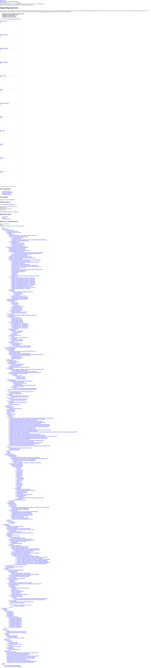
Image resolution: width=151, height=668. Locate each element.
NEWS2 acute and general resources (18, 246)
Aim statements (15, 302)
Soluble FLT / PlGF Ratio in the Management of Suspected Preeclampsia (25, 275)
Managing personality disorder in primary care (20, 546)
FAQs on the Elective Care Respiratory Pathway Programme (20, 582)
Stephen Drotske (20, 472)
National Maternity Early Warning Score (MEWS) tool (19, 250)
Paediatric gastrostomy (16, 344)
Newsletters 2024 (10, 614)
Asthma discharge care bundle (17, 339)
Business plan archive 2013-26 (15, 646)
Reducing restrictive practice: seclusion (19, 541)
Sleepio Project (14, 374)
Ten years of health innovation (10, 651)
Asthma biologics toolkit (14, 584)
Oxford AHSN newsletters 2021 (15, 618)
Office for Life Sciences (45, 11)
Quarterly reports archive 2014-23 (15, 644)
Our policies (11, 523)
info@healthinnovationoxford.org (9, 204)
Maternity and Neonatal (9, 567)
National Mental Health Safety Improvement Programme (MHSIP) (21, 540)
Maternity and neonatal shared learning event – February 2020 (23, 283)
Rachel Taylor (19, 486)
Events (8, 450)
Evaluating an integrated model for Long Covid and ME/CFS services (22, 351)
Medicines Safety (10, 314)
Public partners (12, 500)
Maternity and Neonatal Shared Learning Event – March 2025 (23, 278)
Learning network (12, 530)
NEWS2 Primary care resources (18, 242)
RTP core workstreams (13, 570)
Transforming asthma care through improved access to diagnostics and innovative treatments (24, 583)
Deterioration (9, 233)
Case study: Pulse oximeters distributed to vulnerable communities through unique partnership (29, 239)
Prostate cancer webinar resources (15, 393)
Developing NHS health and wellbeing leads (20, 508)
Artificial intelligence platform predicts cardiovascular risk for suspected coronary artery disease (27, 419)
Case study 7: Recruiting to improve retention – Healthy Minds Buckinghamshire (32, 563)
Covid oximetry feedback (16, 238)
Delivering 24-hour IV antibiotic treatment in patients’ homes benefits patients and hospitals (26, 354)
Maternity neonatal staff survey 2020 (18, 295)
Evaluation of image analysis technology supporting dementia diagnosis (22, 428)
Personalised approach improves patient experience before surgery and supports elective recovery (27, 435)
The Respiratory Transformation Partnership (15, 569)
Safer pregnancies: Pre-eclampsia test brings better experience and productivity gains (22, 652)
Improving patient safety (6, 191)
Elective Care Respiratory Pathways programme (16, 578)
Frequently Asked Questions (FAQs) (16, 531)
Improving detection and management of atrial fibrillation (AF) (21, 380)
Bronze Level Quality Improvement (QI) (19, 311)
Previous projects (10, 401)
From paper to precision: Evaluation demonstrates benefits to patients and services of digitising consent (28, 438)
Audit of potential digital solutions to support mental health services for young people (25, 372)
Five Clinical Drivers (18, 292)
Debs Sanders (19, 483)
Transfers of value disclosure (12, 635)
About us (8, 405)
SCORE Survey (17, 294)
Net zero (8, 446)
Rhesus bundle (14, 274)
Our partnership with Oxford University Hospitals (21, 355)
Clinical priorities (5, 524)
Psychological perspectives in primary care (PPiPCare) (24, 550)
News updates (12, 585)
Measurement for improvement (17, 306)
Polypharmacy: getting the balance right (16, 363)
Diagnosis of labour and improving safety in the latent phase (20, 256)
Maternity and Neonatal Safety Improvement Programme (17, 247)
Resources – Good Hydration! (17, 330)
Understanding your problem (17, 309)
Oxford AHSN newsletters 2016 (15, 624)
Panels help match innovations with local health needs (19, 432)
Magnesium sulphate (15, 268)
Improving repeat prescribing (14, 366)
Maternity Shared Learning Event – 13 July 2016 (21, 288)
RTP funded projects (13, 572)
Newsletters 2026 (10, 612)
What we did (14, 334)
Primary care (14, 588)
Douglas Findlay (20, 474)
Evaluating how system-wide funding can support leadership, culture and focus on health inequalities (30, 507)
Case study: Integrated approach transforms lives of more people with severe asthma (29, 599)
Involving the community (7, 194)
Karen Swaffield (20, 484)
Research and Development (12, 636)
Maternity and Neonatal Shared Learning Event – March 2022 (23, 282)
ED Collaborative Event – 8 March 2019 (19, 326)
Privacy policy (5, 216)
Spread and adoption (11, 411)
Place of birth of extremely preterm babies (19, 255)
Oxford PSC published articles (15, 335)
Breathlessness (12, 581)
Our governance (12, 522)
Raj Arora (18, 469)
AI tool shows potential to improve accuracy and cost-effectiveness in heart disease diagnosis (26, 440)
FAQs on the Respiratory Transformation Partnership (19, 576)
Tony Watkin (19, 487)
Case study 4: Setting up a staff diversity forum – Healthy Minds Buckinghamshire (32, 560)
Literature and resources (16, 358)
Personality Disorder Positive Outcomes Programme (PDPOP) (18, 528)
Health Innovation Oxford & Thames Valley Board (16, 631)
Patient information (13, 600)
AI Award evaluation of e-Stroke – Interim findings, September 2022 (24, 371)
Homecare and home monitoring (18, 591)
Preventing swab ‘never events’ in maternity (20, 297)
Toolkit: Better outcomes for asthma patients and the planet (20, 447)
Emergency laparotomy (13, 328)
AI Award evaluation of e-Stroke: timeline (19, 370)
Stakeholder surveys (11, 648)
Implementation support (16, 356)
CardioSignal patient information (18, 381)
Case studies (9, 416)
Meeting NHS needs (11, 409)
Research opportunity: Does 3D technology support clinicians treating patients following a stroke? (30, 458)
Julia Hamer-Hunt (20, 477)
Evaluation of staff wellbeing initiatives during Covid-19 (22, 518)
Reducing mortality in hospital (17, 321)
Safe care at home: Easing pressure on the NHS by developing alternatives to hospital (23, 655)
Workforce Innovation (11, 502)
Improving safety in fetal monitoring (16, 258)
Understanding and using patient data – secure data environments (24, 459)
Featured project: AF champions (18, 386)
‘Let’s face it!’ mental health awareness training (20, 553)
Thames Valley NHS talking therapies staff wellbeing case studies (26, 556)
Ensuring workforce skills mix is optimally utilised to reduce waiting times (25, 552)
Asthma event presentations (19, 605)
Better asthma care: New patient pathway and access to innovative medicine (21, 656)
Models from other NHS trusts (17, 357)
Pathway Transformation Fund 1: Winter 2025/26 (21, 573)
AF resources (14, 387)
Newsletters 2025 (10, 613)
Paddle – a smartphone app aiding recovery (20, 547)
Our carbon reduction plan (14, 449)
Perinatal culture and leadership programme (17, 249)
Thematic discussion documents (20, 564)
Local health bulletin (20, 496)
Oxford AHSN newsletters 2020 (15, 619)
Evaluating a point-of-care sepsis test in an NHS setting (19, 439)
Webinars (9, 452)
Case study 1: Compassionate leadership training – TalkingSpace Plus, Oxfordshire (32, 557)
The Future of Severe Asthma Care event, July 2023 (21, 604)
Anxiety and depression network (15, 545)
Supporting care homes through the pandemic (20, 240)
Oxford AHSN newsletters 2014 (15, 626)
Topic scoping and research (17, 308)
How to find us (3, 209)
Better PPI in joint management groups (24, 489)
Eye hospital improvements (22, 492)
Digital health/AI (10, 368)
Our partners (7, 634)
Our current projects (13, 456)
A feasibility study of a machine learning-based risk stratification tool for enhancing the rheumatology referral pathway (31, 418)
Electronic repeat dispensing (14, 404)
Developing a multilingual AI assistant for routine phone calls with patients (25, 457)
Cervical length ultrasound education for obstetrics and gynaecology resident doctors (27, 252)
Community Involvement (11, 455)
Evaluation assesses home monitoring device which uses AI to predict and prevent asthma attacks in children (29, 424)
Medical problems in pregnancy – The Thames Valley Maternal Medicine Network (27, 269)
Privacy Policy (10, 641)
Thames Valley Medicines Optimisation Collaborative (19, 367)
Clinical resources (12, 586)
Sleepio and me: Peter (21, 377)
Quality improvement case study (13, 534)
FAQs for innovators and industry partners (12, 665)
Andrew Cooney (20, 471)
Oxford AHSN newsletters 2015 (15, 625)
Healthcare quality (15, 303)
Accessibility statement (6, 218)
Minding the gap (20, 498)
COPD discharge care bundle (17, 340)
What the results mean (18, 384)
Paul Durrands (19, 473)
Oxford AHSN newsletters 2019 (15, 620)
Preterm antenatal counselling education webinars (21, 254)
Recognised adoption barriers (17, 596)
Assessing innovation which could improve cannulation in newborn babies (23, 420)
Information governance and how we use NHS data (16, 632)
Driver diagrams (17, 305)
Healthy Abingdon (20, 493)
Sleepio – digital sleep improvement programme (18, 373)
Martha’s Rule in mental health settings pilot (15, 526)
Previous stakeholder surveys (14, 649)
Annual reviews (10, 647)
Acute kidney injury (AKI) (14, 317)
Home (1, 4)
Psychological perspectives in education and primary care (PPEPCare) (27, 549)
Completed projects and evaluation (15, 463)
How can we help (13, 4)
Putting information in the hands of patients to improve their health (31, 497)
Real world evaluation (11, 410)
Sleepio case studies (18, 375)
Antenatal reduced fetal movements (18, 263)
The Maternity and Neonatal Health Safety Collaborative (22, 291)
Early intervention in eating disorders (18, 538)
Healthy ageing (10, 394)
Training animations (18, 332)
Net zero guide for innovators (14, 448)
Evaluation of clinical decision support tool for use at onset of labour (22, 427)
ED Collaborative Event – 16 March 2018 (19, 323)
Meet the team (12, 289)
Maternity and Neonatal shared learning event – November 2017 (24, 287)
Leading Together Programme (17, 465)
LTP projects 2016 (17, 488)
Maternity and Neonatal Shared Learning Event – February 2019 (24, 284)
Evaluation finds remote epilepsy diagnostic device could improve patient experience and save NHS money (29, 426)
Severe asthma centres (16, 593)
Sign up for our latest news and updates (7, 199)
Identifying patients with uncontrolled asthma (20, 594)
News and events (5, 609)
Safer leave (11, 544)
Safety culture (12, 341)
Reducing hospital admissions (17, 320)
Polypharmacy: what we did (17, 364)
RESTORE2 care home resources (18, 243)
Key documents (8, 639)
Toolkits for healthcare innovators (15, 408)
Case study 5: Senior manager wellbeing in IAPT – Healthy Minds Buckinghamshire (32, 561)
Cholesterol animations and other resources (15, 566)
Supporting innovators (6, 193)
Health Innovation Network (15, 18)
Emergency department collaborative (16, 322)
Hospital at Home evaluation (14, 352)
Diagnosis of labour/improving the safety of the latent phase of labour (25, 265)
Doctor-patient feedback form (22, 491)
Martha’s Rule (12, 234)
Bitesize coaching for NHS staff (18, 516)
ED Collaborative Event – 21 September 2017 (20, 327)
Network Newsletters (9, 611)
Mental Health (7, 525)
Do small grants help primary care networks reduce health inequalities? (25, 511)
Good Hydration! (12, 329)
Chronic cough (12, 580)
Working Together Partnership (17, 464)
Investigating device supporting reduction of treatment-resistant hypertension (23, 430)
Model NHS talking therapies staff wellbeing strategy (22, 555)
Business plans (10, 645)
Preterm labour (14, 273)
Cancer (8, 390)
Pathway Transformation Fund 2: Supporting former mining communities (25, 574)
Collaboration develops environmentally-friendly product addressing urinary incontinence (26, 442)
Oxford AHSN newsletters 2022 (15, 617)
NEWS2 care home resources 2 (17, 244)
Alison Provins (19, 480)
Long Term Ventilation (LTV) (17, 343)
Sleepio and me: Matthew (21, 378)
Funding (8, 412)
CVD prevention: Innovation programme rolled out (16, 659)
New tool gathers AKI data (17, 318)
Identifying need (12, 506)
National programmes (11, 349)
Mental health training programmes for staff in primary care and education (25, 548)
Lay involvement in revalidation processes (24, 494)
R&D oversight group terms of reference (16, 637)
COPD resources (12, 577)
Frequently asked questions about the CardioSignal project (25, 385)
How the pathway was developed (18, 602)
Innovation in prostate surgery (15, 392)
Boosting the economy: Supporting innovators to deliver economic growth (21, 658)
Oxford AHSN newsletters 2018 (15, 621)
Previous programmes (11, 316)
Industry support (10, 359)
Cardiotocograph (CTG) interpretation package (20, 264)
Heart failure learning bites (14, 361)
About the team (10, 521)
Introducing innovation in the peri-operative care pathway (22, 514)
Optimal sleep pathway (13, 579)
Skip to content (3, 0)
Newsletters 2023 (10, 615)
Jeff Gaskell (19, 476)
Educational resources (16, 590)
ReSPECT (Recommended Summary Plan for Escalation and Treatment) (22, 235)
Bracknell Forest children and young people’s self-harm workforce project (21, 529)
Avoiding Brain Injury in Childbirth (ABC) (17, 248)
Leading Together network (21, 495)
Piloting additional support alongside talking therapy (21, 551)
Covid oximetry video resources (18, 237)
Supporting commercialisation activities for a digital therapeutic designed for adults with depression (27, 437)
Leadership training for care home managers (20, 515)
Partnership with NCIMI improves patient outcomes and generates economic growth (25, 433)
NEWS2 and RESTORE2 (14, 241)
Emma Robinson (20, 482)
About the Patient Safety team (12, 231)
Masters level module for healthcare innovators (18, 398)
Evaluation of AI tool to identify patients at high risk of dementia (21, 444)
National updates (12, 504)
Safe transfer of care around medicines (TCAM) (18, 402)
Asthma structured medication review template (20, 587)
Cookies (3, 217)
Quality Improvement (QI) (12, 300)
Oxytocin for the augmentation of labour (19, 270)
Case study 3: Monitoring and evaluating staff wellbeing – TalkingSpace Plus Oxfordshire (33, 559)
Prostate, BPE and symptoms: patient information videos (19, 353)
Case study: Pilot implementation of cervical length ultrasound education (27, 253)
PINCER (11, 403)
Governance (7, 630)
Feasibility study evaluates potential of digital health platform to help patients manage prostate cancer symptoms (30, 429)
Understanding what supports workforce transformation (22, 513)
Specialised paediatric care (14, 342)
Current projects (10, 414)
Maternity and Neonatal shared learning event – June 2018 (23, 285)
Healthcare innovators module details (19, 400)
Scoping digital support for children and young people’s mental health (20, 532)
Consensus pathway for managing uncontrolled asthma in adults (21, 601)
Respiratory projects (13, 338)
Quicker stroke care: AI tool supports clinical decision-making (18, 653)
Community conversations (17, 461)
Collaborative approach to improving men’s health (26, 490)
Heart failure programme (11, 360)
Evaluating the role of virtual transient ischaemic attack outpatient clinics (22, 389)
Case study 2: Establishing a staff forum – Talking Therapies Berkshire (30, 558)
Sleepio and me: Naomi (21, 376)
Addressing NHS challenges (7, 192)
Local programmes (10, 350)
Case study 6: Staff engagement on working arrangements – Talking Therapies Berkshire (33, 562)
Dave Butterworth (20, 470)
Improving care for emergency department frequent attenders (20, 539)
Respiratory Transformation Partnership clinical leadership (20, 575)
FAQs (3, 664)
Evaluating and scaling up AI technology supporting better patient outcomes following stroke (26, 369)
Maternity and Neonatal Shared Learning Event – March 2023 (23, 281)
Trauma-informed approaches (12, 527)
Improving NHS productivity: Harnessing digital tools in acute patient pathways (22, 661)
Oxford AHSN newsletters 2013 (15, 627)
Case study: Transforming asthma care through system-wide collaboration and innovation (30, 598)
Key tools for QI (15, 304)
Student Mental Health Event (17, 543)
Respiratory (7, 568)
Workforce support (10, 397)
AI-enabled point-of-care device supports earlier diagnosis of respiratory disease (24, 443)
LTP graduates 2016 (18, 466)
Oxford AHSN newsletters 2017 (15, 622)
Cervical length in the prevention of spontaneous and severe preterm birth (25, 261)
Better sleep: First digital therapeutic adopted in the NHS (17, 654)
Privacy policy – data (13, 642)
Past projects (11, 290)
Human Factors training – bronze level (19, 312)
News (6, 610)
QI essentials (11, 301)
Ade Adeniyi (19, 467)
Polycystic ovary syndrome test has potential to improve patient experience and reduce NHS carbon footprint (29, 445)
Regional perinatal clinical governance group (20, 298)
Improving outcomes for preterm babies (16, 251)
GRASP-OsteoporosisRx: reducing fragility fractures (19, 395)
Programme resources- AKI (17, 319)
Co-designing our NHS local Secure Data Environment (24, 460)
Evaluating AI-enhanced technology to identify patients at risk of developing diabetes (25, 423)
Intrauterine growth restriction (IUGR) (19, 267)
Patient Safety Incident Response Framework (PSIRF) (17, 299)
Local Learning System (18, 293)
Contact (3, 663)
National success (15, 333)
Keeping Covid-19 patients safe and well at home (18, 236)
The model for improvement (17, 307)
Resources (9, 519)
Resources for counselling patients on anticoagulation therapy (25, 388)
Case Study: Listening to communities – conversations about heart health (27, 462)
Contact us (9, 453)
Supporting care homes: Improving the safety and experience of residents (20, 662)
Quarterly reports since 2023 (12, 643)
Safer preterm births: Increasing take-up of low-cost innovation (18, 660)
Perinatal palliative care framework (18, 271)
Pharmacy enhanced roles (16, 592)
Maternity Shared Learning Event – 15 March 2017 (21, 286)
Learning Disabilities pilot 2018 (20, 499)
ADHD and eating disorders (14, 536)
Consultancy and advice (11, 413)
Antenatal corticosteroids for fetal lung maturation (21, 260)
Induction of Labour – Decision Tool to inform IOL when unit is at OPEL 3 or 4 (27, 266)
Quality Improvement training (14, 310)
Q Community (12, 336)
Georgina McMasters (20, 478)
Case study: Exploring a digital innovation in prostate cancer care (21, 391)
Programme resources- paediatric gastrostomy (22, 345)
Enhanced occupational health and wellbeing (20, 517)
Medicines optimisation (11, 362)
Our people (7, 633)
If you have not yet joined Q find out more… (20, 337)
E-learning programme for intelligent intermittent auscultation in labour (22, 257)
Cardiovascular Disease (9, 565)
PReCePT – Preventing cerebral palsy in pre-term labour (19, 346)
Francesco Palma (20, 479)
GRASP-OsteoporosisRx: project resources (20, 396)
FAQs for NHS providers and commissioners (13, 666)
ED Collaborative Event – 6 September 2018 (20, 324)
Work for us (7, 638)
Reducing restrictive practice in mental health (20, 509)
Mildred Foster (19, 475)
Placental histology (15, 272)
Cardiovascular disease (11, 379)
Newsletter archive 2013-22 (12, 616)
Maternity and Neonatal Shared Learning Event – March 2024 (23, 280)
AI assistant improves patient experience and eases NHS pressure (21, 441)
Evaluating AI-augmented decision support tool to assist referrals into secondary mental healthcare (27, 422)
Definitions (11, 501)
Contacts (11, 607)
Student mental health (13, 542)
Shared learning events (13, 276)
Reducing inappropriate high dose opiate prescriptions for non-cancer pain (23, 315)
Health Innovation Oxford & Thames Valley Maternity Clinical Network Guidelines (25, 259)
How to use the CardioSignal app (20, 383)
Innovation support (10, 407)
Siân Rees (18, 481)
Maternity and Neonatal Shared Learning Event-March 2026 (23, 277)
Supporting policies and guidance (15, 595)
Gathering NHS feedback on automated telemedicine (21, 512)
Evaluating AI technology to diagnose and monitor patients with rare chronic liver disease (26, 421)
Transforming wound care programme (14, 232)
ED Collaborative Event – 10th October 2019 (20, 325)
